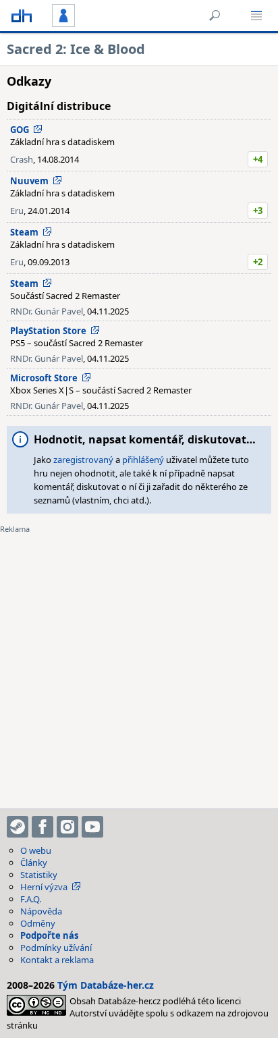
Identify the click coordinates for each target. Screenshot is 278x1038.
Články (33, 862)
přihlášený (143, 460)
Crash (21, 159)
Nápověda (41, 911)
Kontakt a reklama (57, 960)
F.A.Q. (30, 899)
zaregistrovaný (83, 460)
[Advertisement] (139, 663)
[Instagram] (67, 827)
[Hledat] (214, 15)
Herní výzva (43, 887)
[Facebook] (42, 827)
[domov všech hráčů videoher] (21, 15)
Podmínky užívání (56, 947)
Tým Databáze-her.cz (105, 985)
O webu (35, 850)
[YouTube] (92, 827)
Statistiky (38, 875)
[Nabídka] (256, 15)
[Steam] (17, 827)
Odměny (37, 923)
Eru (17, 210)
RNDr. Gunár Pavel (46, 311)
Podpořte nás (49, 935)
